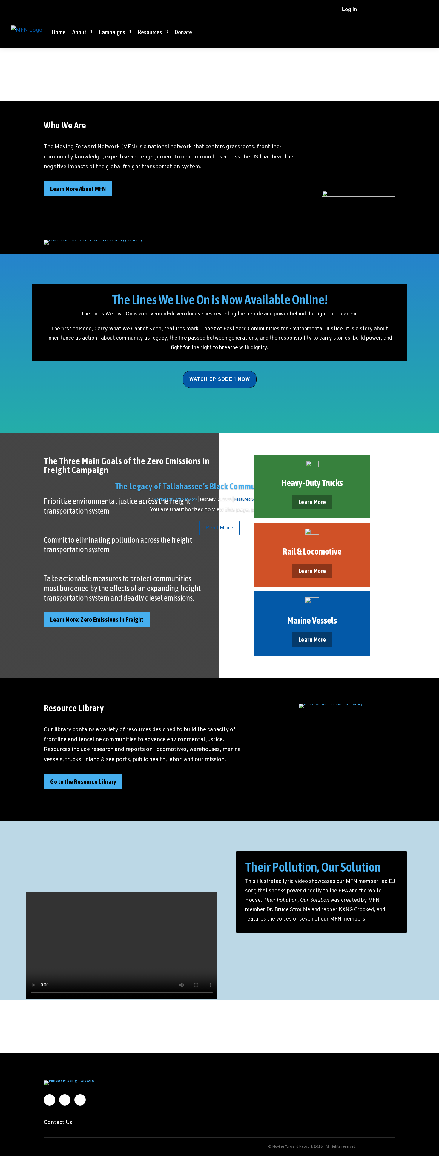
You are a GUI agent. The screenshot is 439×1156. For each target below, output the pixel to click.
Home (58, 32)
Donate (183, 32)
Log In (349, 9)
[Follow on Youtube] (414, 9)
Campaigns (112, 32)
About (79, 32)
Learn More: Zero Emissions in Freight (97, 619)
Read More (219, 528)
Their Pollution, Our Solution (313, 867)
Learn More (312, 501)
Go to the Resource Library (83, 781)
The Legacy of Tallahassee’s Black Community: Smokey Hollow (219, 486)
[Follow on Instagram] (402, 9)
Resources (150, 32)
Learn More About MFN (78, 188)
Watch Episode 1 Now (219, 379)
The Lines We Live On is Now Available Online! (220, 299)
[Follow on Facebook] (390, 9)
